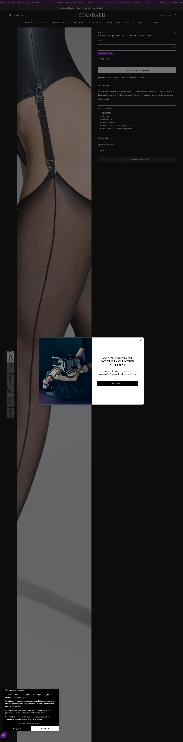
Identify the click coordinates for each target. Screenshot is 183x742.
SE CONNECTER (117, 383)
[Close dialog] (141, 340)
